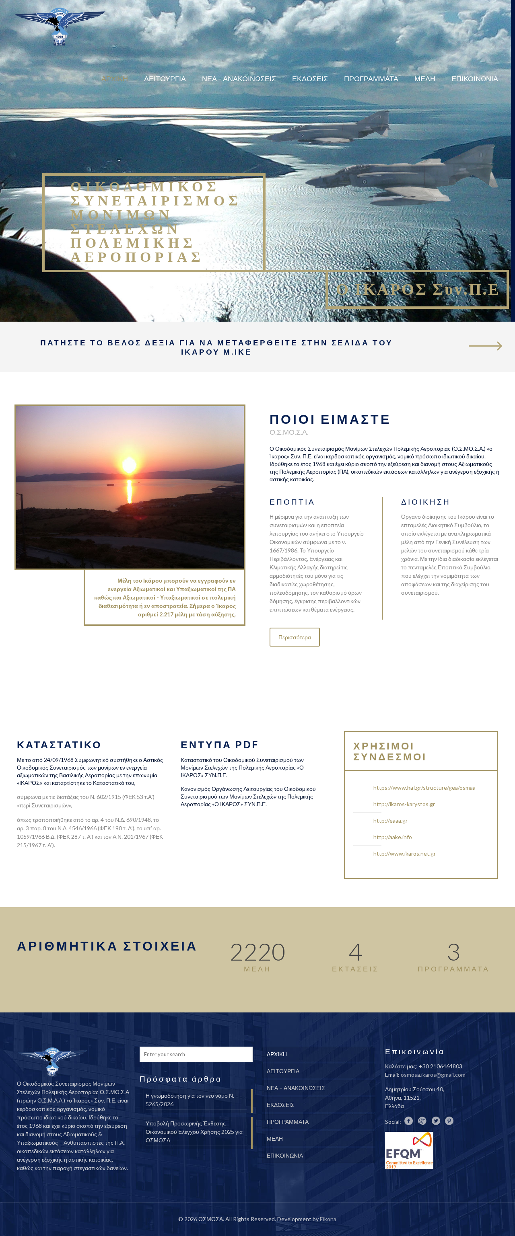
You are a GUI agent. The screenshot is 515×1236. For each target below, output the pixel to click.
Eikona (328, 1218)
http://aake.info (392, 837)
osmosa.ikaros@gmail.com (433, 1074)
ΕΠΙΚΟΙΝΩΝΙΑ (285, 1155)
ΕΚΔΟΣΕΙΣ (281, 1104)
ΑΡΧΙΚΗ (277, 1054)
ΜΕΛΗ (275, 1138)
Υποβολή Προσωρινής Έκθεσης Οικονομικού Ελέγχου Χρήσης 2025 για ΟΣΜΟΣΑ (194, 1132)
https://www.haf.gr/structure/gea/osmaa (424, 787)
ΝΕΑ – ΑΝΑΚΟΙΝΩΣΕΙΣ (296, 1087)
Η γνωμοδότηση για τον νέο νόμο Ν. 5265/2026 (190, 1099)
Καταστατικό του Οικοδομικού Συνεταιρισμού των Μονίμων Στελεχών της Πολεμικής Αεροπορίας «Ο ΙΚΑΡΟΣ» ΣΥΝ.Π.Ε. (242, 767)
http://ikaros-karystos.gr (404, 804)
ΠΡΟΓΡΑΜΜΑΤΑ (288, 1121)
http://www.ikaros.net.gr (404, 853)
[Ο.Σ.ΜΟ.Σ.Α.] (60, 26)
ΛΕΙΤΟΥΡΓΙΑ (283, 1071)
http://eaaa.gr (390, 820)
